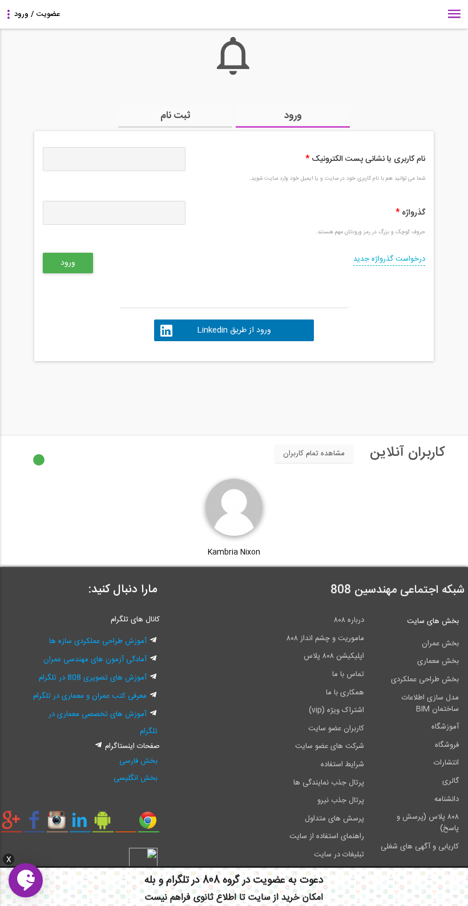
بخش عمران (440, 643)
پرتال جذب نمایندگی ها (328, 782)
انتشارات (446, 763)
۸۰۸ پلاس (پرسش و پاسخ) (428, 823)
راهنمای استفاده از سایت (326, 836)
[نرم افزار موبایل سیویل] (103, 824)
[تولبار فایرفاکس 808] (125, 824)
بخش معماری (438, 661)
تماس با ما (348, 674)
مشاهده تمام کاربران (314, 453)
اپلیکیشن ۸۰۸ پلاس (334, 656)
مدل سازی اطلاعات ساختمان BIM (430, 703)
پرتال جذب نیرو (340, 800)
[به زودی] (185, 393)
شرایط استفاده (342, 764)
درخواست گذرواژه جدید (389, 259)
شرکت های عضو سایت (329, 746)
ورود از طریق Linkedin (234, 330)
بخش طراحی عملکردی (425, 679)
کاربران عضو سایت (336, 728)
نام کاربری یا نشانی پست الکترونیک (365, 159)
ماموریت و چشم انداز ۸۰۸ (325, 638)
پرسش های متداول (334, 818)
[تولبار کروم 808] (148, 824)
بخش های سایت (433, 621)
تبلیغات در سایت (339, 854)
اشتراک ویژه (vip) (336, 710)
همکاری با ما (345, 692)
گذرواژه (410, 213)
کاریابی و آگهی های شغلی (420, 846)
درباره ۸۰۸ (349, 620)
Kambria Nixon (234, 552)
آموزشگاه (445, 727)
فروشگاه (447, 745)
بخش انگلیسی (136, 778)
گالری (450, 781)
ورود (293, 116)
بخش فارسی (138, 761)
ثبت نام (175, 116)
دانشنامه (446, 799)
